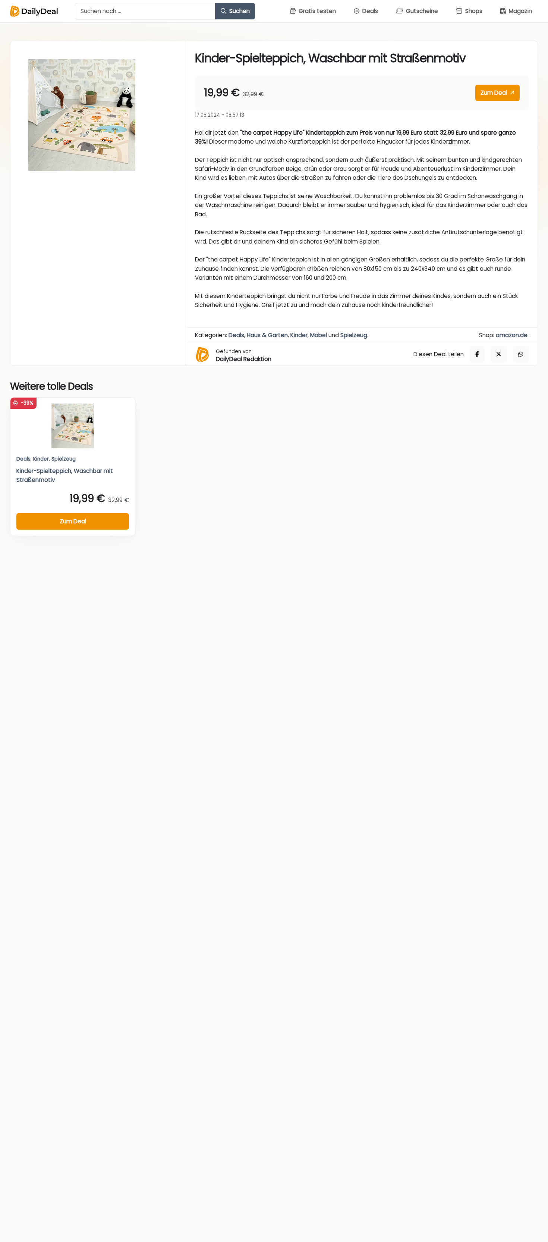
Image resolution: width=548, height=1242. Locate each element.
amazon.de (511, 335)
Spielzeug (353, 335)
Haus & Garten (267, 335)
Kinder (299, 335)
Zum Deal (494, 93)
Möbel (318, 335)
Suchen (239, 11)
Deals (236, 335)
